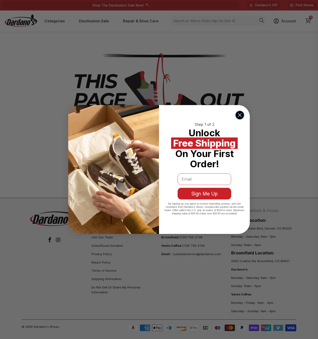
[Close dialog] (240, 115)
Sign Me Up (204, 194)
